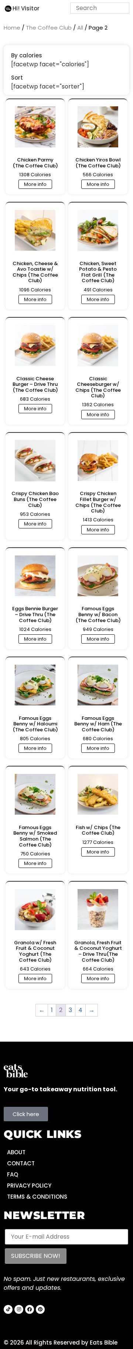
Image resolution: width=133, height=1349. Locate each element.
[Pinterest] (40, 1309)
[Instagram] (18, 1309)
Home (12, 27)
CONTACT (21, 1163)
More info (35, 184)
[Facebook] (29, 1309)
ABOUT (16, 1152)
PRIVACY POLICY (29, 1185)
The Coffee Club (49, 27)
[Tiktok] (8, 1309)
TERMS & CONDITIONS (37, 1197)
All (80, 27)
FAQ (12, 1174)
